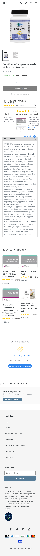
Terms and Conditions (13, 433)
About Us (8, 457)
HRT (4, 3)
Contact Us (9, 451)
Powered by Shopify (25, 548)
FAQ (6, 421)
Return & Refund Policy (14, 445)
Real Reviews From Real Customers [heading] (15, 102)
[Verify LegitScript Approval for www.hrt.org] (8, 520)
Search (7, 427)
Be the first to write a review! (20, 366)
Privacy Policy (10, 439)
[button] (32, 105)
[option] (20, 26)
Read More (21, 127)
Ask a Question (14, 399)
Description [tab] (9, 139)
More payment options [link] (20, 94)
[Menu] (36, 2)
